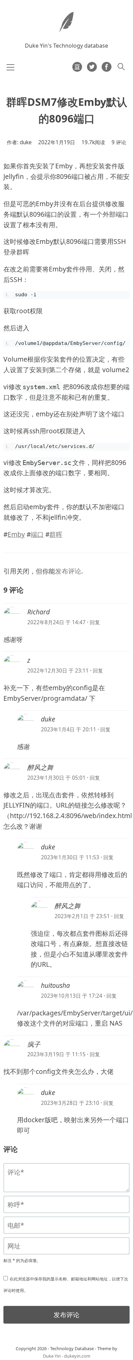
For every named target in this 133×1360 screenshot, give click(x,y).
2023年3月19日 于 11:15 (56, 1054)
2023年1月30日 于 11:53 (70, 857)
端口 (37, 534)
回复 (95, 622)
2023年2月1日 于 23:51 (82, 916)
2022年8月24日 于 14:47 (56, 622)
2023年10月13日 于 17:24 (71, 995)
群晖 (55, 534)
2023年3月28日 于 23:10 (70, 1103)
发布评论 (68, 571)
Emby (16, 534)
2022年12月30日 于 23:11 (58, 670)
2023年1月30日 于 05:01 (56, 777)
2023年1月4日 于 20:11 (68, 729)
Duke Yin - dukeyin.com (66, 1356)
